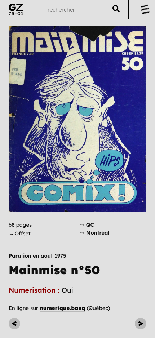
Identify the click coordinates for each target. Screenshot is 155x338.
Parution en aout (37, 256)
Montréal (98, 232)
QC (90, 224)
